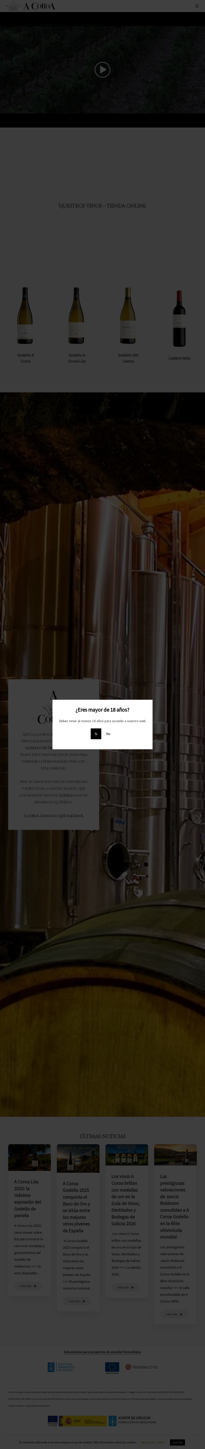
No (108, 733)
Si (96, 733)
